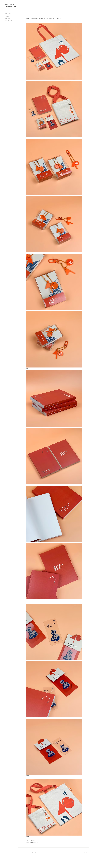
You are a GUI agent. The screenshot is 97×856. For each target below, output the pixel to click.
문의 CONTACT (8, 21)
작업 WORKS (8, 13)
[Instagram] (84, 852)
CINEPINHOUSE (10, 6)
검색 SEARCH (8, 18)
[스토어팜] (86, 852)
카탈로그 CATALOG (9, 16)
